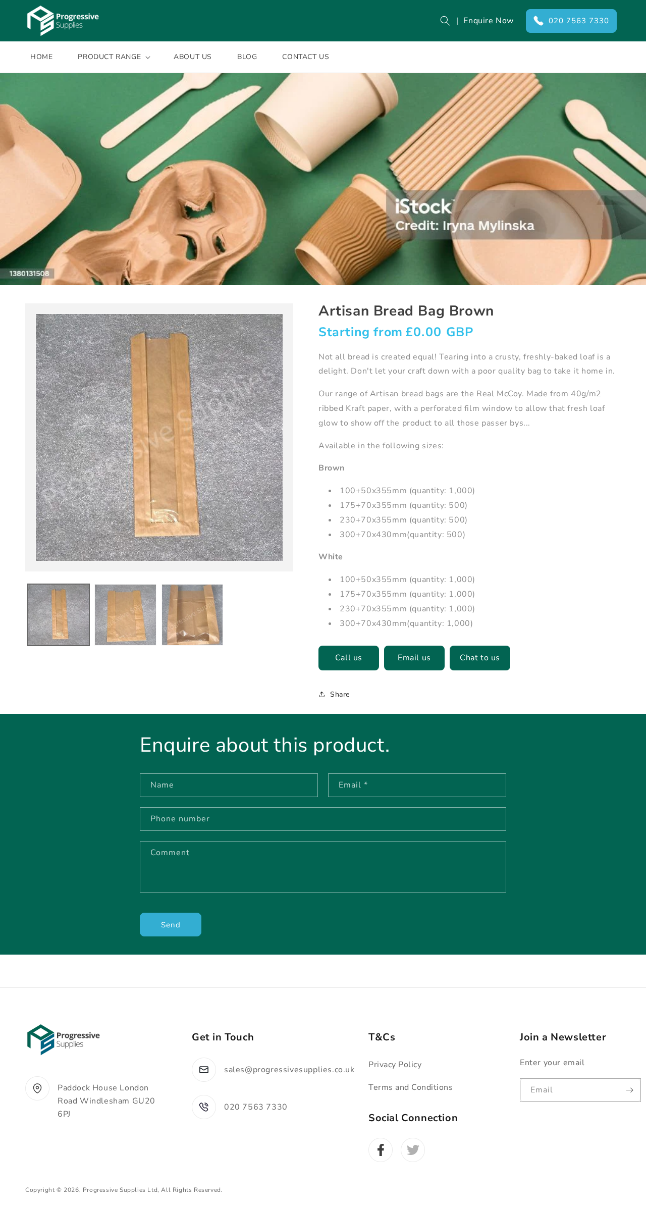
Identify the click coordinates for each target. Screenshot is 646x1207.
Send (171, 925)
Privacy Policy (394, 1064)
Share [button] (340, 694)
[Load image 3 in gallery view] (192, 615)
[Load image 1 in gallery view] (58, 615)
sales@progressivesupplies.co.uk (289, 1069)
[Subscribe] (629, 1090)
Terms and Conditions (410, 1087)
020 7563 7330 (579, 21)
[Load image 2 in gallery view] (125, 615)
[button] (445, 21)
